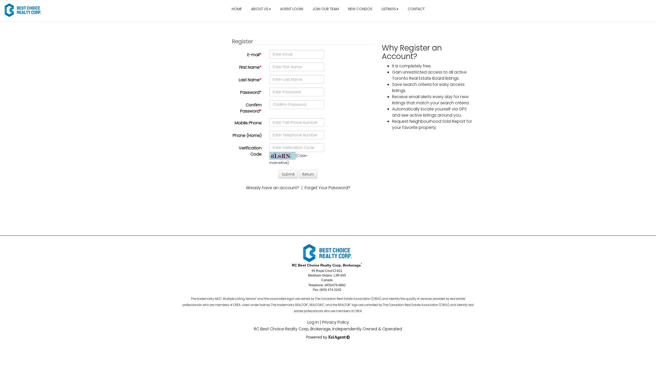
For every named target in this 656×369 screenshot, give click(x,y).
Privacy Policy (335, 322)
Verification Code (250, 151)
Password (251, 92)
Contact (416, 9)
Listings (389, 9)
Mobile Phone (248, 123)
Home (237, 9)
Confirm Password (251, 108)
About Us (259, 9)
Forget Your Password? (327, 188)
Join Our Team (325, 9)
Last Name (250, 80)
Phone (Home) (247, 135)
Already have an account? (272, 188)
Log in (313, 322)
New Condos (360, 9)
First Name (250, 67)
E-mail (254, 55)
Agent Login (291, 9)
